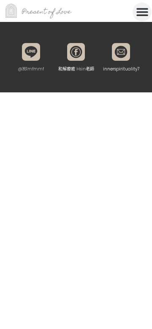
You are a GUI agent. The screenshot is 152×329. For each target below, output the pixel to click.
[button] (142, 12)
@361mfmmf (31, 69)
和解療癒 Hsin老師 (76, 69)
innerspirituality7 (121, 69)
